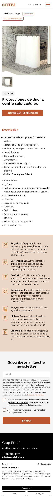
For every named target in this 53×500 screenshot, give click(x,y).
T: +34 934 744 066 (11, 454)
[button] (7, 464)
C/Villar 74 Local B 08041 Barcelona (19, 448)
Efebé (7, 14)
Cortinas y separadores (13, 18)
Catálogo (15, 14)
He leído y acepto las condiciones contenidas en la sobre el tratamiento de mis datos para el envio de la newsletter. (27, 402)
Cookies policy (44, 464)
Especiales (28, 14)
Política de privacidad (35, 395)
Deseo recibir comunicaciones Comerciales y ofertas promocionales (26, 411)
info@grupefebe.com (13, 457)
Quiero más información (22, 113)
